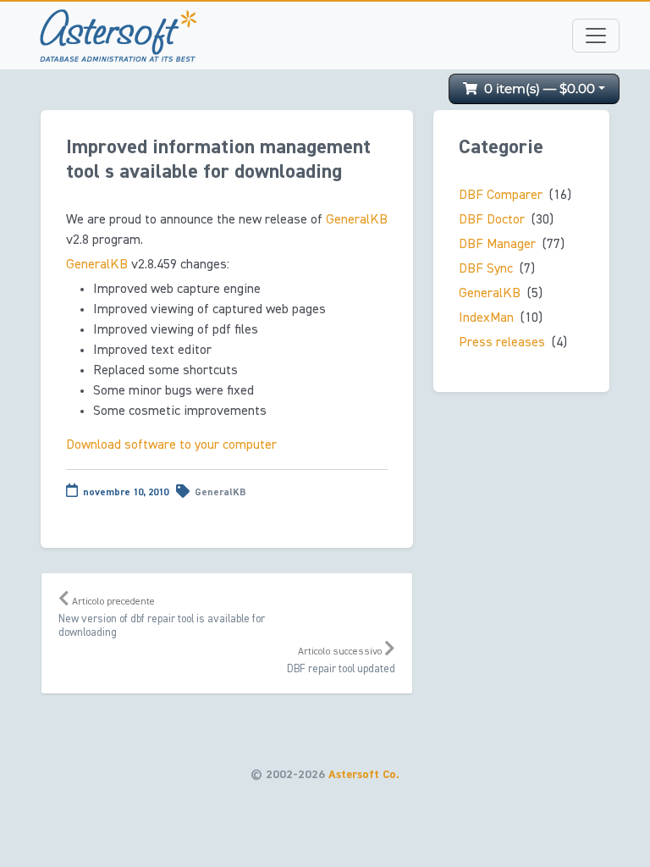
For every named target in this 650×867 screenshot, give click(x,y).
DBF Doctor (492, 220)
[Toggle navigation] (596, 35)
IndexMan (486, 318)
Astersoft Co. (363, 775)
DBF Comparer (501, 195)
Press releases (502, 343)
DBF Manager (497, 244)
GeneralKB (357, 220)
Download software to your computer (171, 445)
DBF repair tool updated (341, 661)
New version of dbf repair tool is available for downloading (161, 617)
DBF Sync (486, 269)
